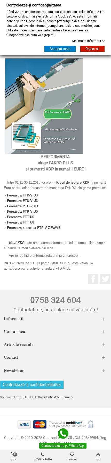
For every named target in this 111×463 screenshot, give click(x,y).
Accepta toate (60, 49)
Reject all (92, 49)
